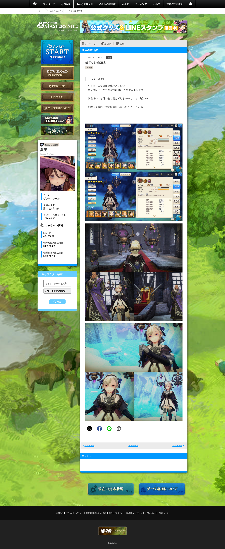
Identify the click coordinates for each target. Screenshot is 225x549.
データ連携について (57, 108)
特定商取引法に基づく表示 (96, 513)
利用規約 (59, 513)
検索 (58, 302)
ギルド (125, 4)
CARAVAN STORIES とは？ (57, 119)
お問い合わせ (150, 513)
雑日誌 (89, 67)
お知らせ (65, 4)
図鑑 (122, 43)
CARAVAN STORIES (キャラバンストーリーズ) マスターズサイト (57, 26)
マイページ (49, 4)
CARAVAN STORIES (112, 531)
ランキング (141, 4)
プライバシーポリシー (74, 513)
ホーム (41, 11)
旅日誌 (107, 43)
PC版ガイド (57, 86)
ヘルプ (156, 4)
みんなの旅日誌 (107, 4)
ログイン (57, 97)
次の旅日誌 (177, 445)
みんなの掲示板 (85, 4)
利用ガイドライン (115, 513)
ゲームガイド (57, 130)
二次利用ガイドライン (134, 513)
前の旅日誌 (89, 445)
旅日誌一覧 (133, 445)
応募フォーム (164, 513)
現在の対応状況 (175, 4)
